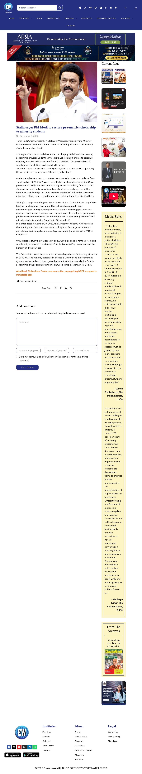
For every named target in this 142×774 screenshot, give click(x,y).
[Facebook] (80, 7)
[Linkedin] (100, 7)
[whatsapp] (70, 288)
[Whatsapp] (106, 7)
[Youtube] (90, 7)
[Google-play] (116, 7)
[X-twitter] (85, 7)
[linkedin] (65, 288)
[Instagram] (95, 7)
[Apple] (111, 7)
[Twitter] (56, 288)
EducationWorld (52, 768)
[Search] (60, 7)
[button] (125, 7)
